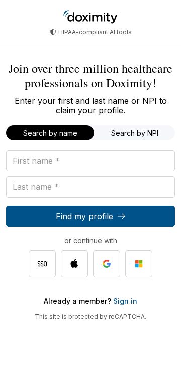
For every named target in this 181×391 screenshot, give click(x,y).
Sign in (124, 301)
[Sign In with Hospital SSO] (42, 263)
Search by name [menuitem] (50, 133)
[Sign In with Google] (106, 263)
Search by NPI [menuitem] (134, 133)
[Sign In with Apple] (74, 263)
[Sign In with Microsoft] (138, 263)
